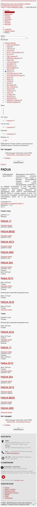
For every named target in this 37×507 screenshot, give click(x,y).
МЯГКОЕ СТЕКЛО (13, 100)
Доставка (8, 22)
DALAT (9, 50)
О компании (9, 498)
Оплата (7, 487)
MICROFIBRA (12, 68)
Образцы (7, 15)
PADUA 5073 (7, 241)
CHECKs (10, 48)
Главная (7, 10)
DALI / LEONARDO (14, 52)
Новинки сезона (10, 491)
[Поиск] (27, 38)
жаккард (10, 120)
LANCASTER (11, 62)
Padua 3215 (7, 278)
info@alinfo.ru (14, 453)
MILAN (9, 69)
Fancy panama (11, 56)
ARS (8, 47)
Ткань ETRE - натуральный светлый (18, 155)
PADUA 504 (7, 262)
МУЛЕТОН (11, 98)
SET (8, 83)
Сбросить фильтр (10, 43)
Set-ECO (10, 89)
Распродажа (8, 14)
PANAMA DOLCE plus (14, 75)
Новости (7, 21)
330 (6, 140)
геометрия (10, 134)
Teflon (6, 496)
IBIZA (9, 60)
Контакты (8, 24)
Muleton (7, 494)
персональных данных (19, 480)
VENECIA (10, 90)
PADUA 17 (6, 221)
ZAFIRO (10, 94)
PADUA (9, 71)
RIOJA (9, 79)
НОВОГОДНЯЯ (12, 102)
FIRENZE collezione (13, 58)
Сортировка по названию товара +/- (12, 203)
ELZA (9, 54)
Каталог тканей (10, 12)
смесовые (10, 127)
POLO (9, 77)
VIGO (9, 92)
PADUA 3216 (7, 301)
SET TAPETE (11, 87)
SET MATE (11, 85)
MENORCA (11, 66)
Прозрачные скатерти (11, 493)
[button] (6, 140)
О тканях (7, 17)
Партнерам (8, 19)
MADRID (10, 64)
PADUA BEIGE (8, 231)
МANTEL (10, 96)
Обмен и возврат (10, 489)
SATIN (9, 81)
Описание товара (6, 225)
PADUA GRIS (7, 252)
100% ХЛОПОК (12, 45)
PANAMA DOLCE (13, 73)
